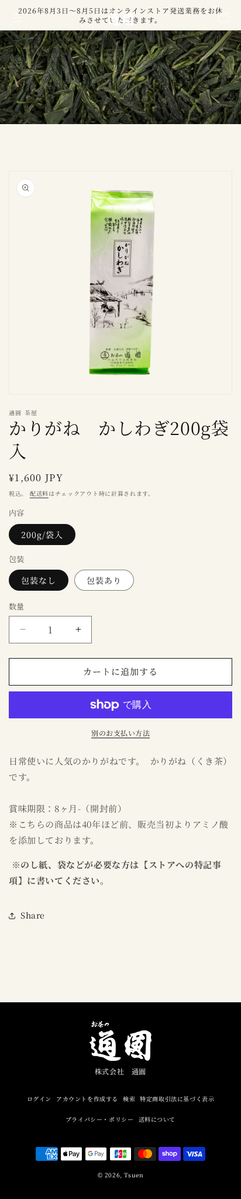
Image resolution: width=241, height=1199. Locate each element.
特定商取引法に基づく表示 (177, 1098)
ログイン (39, 1098)
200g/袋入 (42, 534)
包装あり (104, 580)
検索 (129, 1098)
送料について (157, 1119)
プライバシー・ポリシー (100, 1119)
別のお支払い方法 (120, 733)
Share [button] (32, 915)
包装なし (38, 580)
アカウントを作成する (87, 1098)
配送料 (39, 493)
